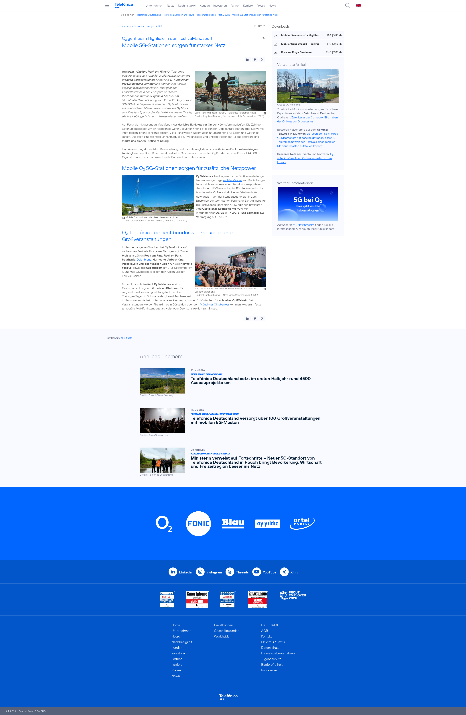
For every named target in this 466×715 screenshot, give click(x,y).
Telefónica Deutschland (149, 14)
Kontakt (266, 636)
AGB (264, 631)
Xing (294, 572)
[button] (247, 59)
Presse (260, 5)
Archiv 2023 (224, 14)
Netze (170, 5)
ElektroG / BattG (273, 642)
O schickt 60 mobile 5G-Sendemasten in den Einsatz (305, 158)
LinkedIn (185, 572)
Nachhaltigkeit (187, 5)
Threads (242, 572)
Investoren (220, 5)
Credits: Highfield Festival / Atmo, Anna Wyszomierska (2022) (226, 294)
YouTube (269, 572)
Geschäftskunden (226, 631)
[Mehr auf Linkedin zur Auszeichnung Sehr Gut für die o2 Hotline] (228, 599)
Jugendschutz (271, 659)
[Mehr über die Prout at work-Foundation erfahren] (292, 599)
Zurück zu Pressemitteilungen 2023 (142, 26)
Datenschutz (270, 648)
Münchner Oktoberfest (214, 304)
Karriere (248, 5)
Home (175, 625)
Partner (235, 5)
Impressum (269, 670)
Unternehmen (154, 5)
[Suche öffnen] (347, 5)
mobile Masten (232, 180)
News (272, 5)
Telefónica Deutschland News (178, 14)
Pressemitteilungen (206, 14)
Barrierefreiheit (272, 664)
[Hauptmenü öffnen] (107, 5)
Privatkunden (223, 625)
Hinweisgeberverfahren (278, 653)
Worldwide (222, 636)
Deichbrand (144, 259)
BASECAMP (270, 625)
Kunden (205, 5)
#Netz (129, 338)
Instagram (214, 572)
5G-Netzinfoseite (303, 225)
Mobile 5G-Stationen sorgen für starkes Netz (255, 14)
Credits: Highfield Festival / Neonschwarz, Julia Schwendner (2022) (229, 116)
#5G (123, 338)
